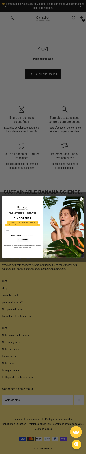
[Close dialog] (81, 199)
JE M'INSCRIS (22, 240)
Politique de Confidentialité (24, 247)
